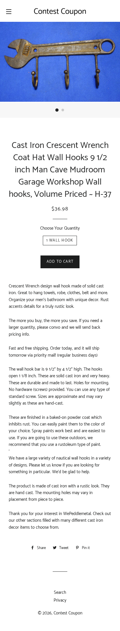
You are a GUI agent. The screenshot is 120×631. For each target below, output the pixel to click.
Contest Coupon (68, 613)
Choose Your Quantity (60, 228)
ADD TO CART (60, 262)
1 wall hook (59, 240)
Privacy (60, 600)
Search (60, 592)
